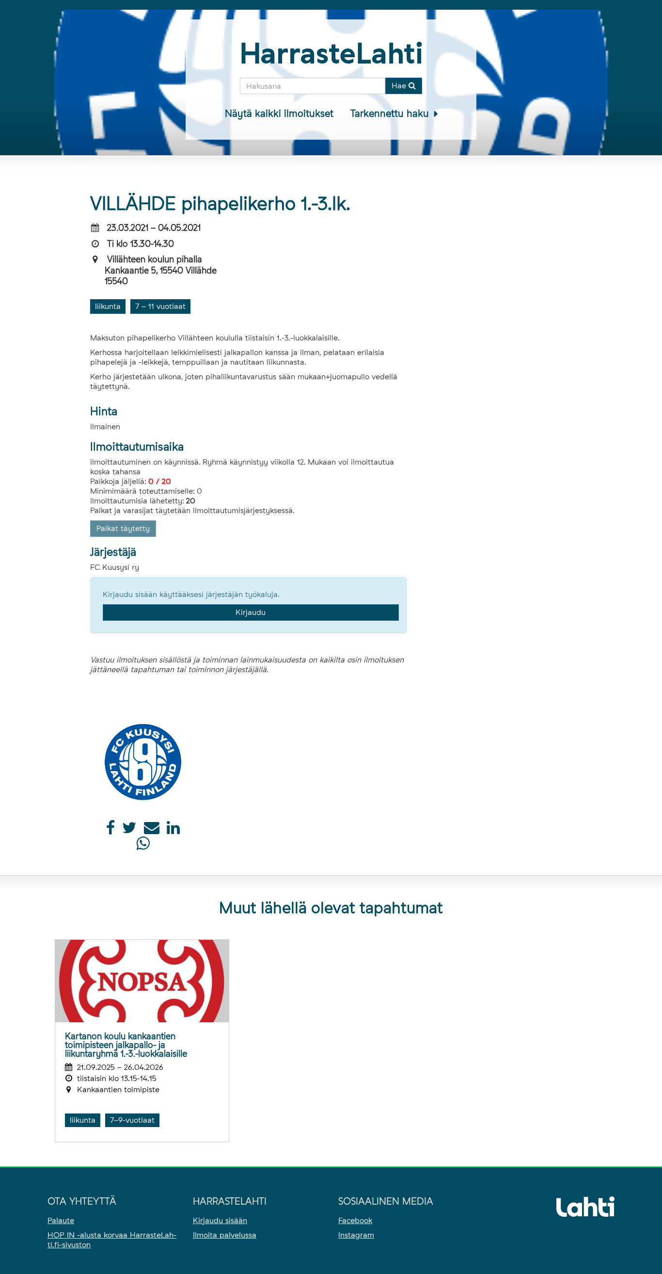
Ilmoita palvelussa (224, 1235)
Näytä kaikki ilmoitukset (279, 113)
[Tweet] (129, 830)
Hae (400, 85)
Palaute (60, 1220)
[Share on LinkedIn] (173, 830)
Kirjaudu (251, 612)
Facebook (355, 1220)
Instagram (356, 1235)
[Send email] (151, 830)
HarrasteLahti (331, 53)
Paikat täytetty (123, 528)
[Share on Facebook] (110, 830)
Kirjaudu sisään (220, 1220)
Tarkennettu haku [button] (391, 113)
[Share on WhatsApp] (142, 846)
